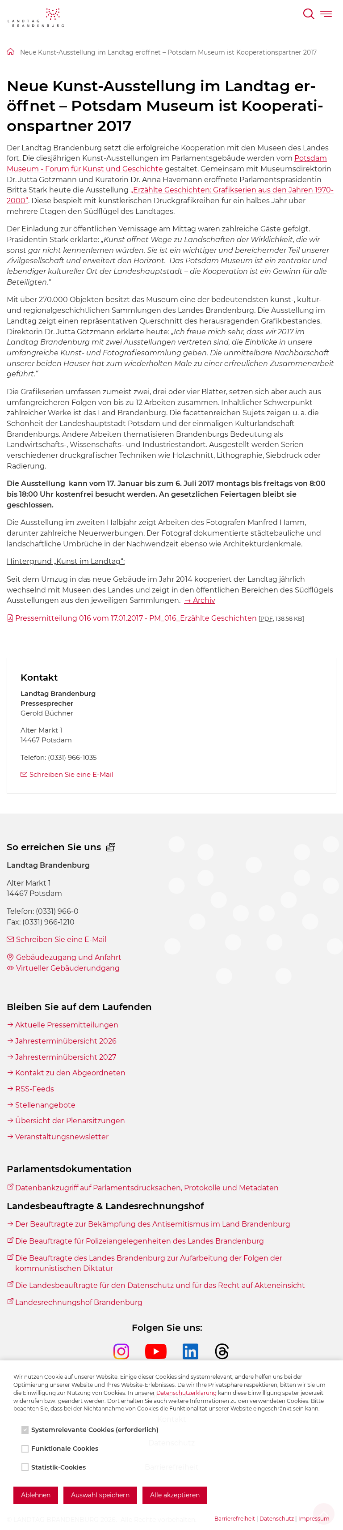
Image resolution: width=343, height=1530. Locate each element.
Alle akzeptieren (175, 1495)
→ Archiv (199, 600)
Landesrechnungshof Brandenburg (78, 1302)
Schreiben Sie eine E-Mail (71, 774)
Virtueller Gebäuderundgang (68, 968)
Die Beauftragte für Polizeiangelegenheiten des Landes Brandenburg (139, 1241)
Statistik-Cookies (58, 1467)
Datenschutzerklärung (186, 1392)
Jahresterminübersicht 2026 (66, 1041)
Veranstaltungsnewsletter (62, 1137)
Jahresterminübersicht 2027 (65, 1057)
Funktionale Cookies (64, 1449)
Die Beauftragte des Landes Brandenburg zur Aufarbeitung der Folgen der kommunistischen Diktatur (148, 1263)
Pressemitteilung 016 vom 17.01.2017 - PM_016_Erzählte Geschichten (159, 618)
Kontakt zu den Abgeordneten (70, 1073)
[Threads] (222, 1359)
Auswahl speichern (100, 1495)
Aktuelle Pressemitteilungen (66, 1025)
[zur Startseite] (36, 19)
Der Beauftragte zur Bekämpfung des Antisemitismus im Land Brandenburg (152, 1224)
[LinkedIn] (198, 1359)
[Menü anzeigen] (327, 15)
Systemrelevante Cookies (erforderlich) (95, 1430)
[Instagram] (129, 1359)
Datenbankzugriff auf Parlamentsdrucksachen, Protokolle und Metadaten (147, 1188)
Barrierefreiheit (234, 1518)
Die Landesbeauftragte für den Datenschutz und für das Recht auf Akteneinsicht (160, 1285)
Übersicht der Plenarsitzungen (70, 1121)
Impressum (314, 1518)
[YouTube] (164, 1359)
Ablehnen (35, 1495)
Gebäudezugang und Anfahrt (68, 957)
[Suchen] (310, 15)
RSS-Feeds (34, 1089)
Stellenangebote (45, 1105)
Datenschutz (276, 1518)
